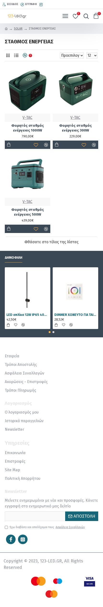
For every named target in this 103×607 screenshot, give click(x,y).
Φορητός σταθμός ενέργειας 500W (27, 212)
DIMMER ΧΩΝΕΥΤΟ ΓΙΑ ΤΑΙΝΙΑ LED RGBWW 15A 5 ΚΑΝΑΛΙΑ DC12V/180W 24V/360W (75, 315)
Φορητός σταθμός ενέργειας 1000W (27, 127)
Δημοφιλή (13, 258)
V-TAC (27, 117)
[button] (50, 332)
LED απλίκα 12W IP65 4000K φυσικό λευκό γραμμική (27, 315)
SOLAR (18, 28)
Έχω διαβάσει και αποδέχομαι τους (47, 527)
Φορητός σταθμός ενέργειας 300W (75, 127)
